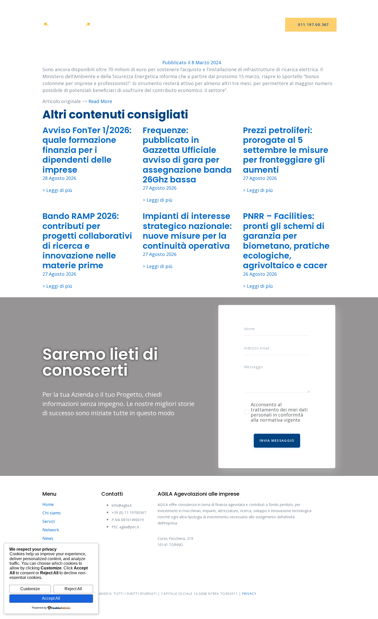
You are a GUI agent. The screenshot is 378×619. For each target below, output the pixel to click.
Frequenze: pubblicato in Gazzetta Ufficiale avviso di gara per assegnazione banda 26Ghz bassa (187, 154)
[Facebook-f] (164, 562)
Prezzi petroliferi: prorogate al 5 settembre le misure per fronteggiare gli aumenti (285, 149)
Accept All (51, 598)
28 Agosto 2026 (59, 178)
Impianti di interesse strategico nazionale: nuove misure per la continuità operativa (187, 230)
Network (195, 24)
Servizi (169, 24)
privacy (249, 594)
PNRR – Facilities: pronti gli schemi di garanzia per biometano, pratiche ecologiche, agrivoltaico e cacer (286, 240)
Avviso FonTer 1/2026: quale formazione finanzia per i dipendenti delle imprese (87, 149)
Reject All (73, 589)
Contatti (244, 24)
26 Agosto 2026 (260, 274)
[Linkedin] (221, 562)
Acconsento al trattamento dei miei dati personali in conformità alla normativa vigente (279, 412)
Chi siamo (143, 24)
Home (118, 24)
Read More (100, 101)
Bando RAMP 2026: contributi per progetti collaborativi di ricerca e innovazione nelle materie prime (87, 240)
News (219, 24)
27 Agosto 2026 (159, 188)
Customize (30, 589)
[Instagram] (202, 562)
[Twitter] (183, 562)
